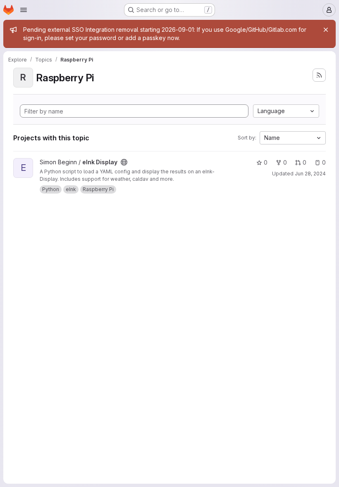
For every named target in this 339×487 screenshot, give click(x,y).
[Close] (326, 30)
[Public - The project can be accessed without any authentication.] (124, 162)
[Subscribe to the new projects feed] (319, 75)
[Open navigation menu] (23, 10)
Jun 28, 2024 (310, 173)
